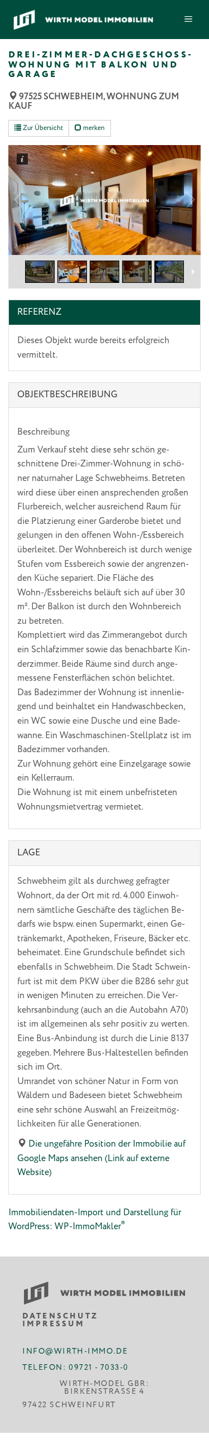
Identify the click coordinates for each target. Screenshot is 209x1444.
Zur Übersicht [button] (42, 128)
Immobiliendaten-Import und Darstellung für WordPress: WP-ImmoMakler (94, 1220)
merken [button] (93, 128)
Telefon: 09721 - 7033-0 (75, 1366)
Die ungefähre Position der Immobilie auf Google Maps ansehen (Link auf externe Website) (101, 1158)
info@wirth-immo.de (75, 1350)
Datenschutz (60, 1316)
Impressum (53, 1325)
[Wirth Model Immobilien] (83, 20)
